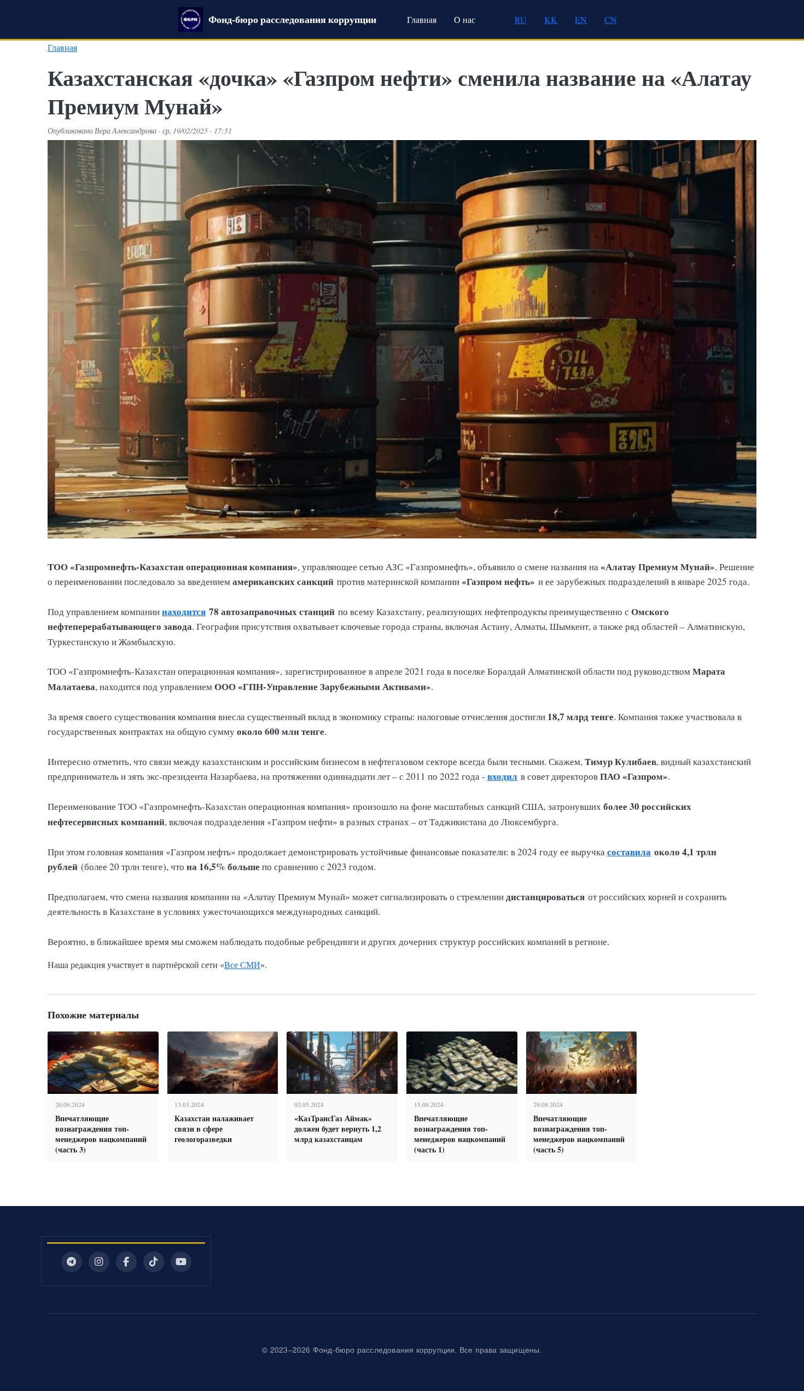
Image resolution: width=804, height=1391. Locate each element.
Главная (421, 19)
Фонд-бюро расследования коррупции (292, 19)
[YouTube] (181, 1261)
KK (550, 19)
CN (610, 19)
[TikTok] (153, 1261)
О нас (464, 19)
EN (581, 19)
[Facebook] (126, 1261)
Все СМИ (242, 964)
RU (521, 19)
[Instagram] (99, 1261)
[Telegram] (71, 1261)
